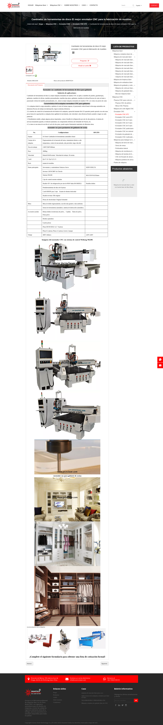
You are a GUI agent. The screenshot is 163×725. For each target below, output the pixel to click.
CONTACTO (94, 5)
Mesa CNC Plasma (121, 106)
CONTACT (154, 5)
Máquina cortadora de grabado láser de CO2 (95, 703)
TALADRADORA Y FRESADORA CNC (93, 700)
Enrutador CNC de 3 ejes (123, 120)
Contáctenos (56, 702)
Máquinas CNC (55, 5)
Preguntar (83, 61)
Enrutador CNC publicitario (124, 128)
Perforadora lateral (121, 148)
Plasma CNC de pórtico (123, 103)
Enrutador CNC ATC (122, 114)
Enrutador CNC (119, 111)
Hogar (55, 692)
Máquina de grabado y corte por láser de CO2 (125, 85)
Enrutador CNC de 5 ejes (123, 125)
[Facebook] (116, 705)
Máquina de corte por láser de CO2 (126, 88)
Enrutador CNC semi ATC (124, 117)
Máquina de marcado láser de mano (126, 71)
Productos (56, 695)
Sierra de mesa (120, 145)
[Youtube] (125, 705)
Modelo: (29, 80)
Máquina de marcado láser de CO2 (126, 60)
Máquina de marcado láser (123, 57)
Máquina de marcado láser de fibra (126, 62)
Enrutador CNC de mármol (124, 131)
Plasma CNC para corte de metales (125, 100)
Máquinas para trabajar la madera (125, 140)
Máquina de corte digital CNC (124, 108)
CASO (84, 5)
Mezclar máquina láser (123, 94)
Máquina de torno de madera (125, 142)
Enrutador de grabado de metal (125, 134)
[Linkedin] (119, 705)
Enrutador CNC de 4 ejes (123, 123)
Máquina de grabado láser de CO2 (126, 91)
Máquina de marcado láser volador (126, 68)
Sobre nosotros (57, 700)
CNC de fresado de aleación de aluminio (126, 157)
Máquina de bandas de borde (125, 154)
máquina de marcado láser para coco (92, 693)
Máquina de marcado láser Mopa (126, 74)
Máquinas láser (41, 5)
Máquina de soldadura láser (123, 82)
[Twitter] (122, 705)
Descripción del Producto (35, 85)
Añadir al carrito (83, 66)
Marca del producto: (60, 80)
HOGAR (30, 5)
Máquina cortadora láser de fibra (124, 54)
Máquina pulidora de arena (124, 159)
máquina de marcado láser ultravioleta (126, 77)
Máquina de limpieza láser (122, 79)
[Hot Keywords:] (133, 5)
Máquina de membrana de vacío (126, 151)
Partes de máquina (120, 162)
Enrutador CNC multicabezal (125, 137)
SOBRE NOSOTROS (71, 5)
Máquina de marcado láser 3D (125, 65)
